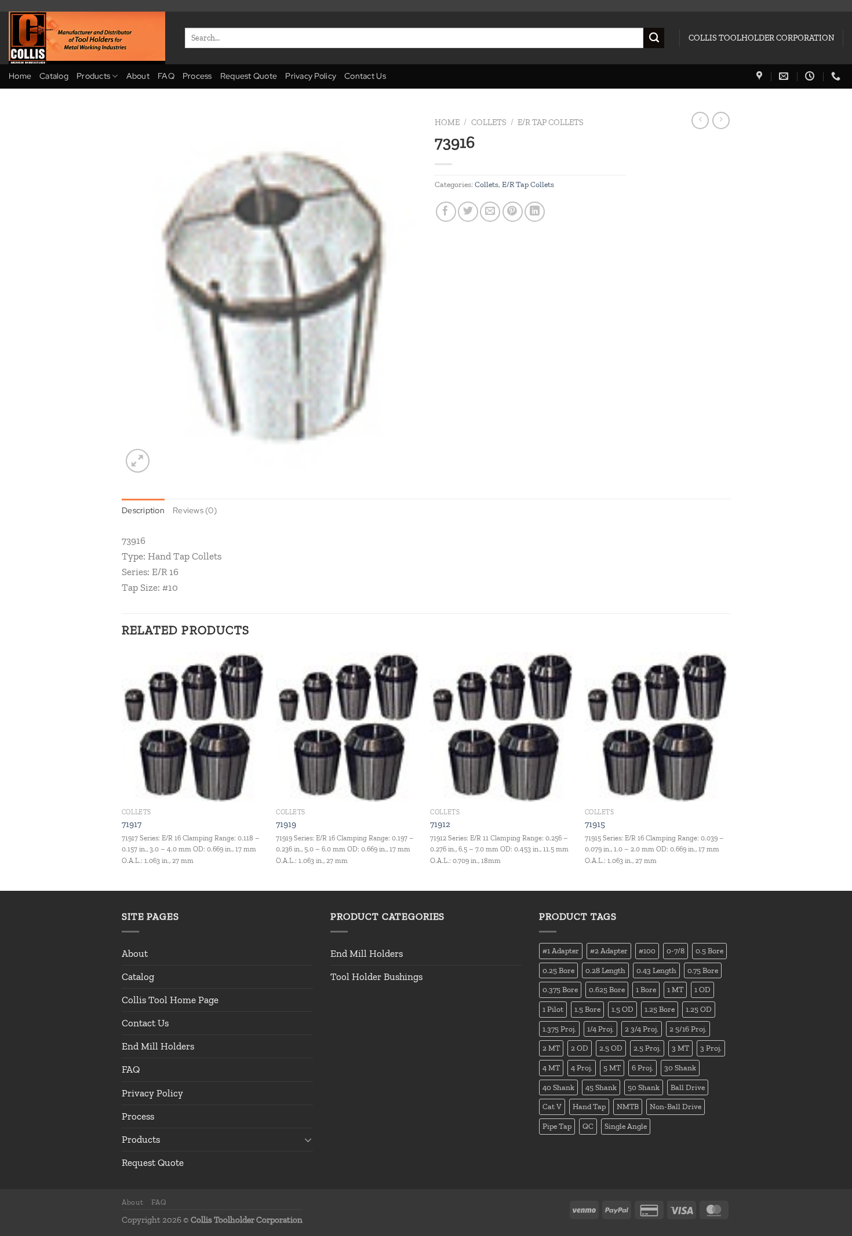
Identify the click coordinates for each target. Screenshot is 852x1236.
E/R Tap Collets (551, 122)
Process (197, 76)
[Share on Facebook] (446, 212)
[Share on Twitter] (468, 212)
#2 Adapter (609, 950)
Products (93, 76)
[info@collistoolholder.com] (785, 76)
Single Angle (626, 1126)
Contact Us (365, 76)
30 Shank (680, 1067)
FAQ (166, 76)
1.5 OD (622, 1009)
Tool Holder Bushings (376, 976)
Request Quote (249, 76)
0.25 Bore (558, 970)
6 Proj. (642, 1067)
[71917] (193, 727)
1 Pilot (552, 1009)
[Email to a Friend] (490, 212)
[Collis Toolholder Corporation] (88, 38)
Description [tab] (143, 510)
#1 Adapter (560, 950)
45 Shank (601, 1087)
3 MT (680, 1047)
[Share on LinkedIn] (535, 212)
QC (588, 1126)
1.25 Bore (660, 1009)
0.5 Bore (709, 950)
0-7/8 (675, 950)
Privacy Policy (310, 76)
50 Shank (644, 1087)
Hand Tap (589, 1106)
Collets (489, 122)
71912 (440, 824)
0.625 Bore (607, 989)
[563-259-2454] (837, 76)
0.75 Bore (702, 970)
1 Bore (646, 989)
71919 (286, 824)
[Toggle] (308, 1139)
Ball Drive (688, 1087)
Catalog (53, 76)
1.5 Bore (587, 1009)
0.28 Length (605, 970)
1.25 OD (699, 1009)
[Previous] (122, 770)
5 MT (612, 1067)
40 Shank (558, 1087)
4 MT (551, 1067)
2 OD (579, 1047)
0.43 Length (656, 970)
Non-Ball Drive (675, 1106)
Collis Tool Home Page (170, 999)
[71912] (501, 727)
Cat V (552, 1106)
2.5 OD (610, 1047)
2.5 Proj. (647, 1047)
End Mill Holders (158, 1046)
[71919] (347, 727)
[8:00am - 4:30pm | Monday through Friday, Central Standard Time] (811, 76)
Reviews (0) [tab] (195, 510)
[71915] (656, 727)
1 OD (702, 989)
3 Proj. (711, 1047)
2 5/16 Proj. (688, 1028)
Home (20, 76)
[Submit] (653, 38)
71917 (131, 824)
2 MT (551, 1047)
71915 (595, 824)
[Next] (727, 770)
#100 (647, 950)
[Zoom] (138, 461)
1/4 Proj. (600, 1028)
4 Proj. (581, 1067)
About (138, 76)
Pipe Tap (556, 1126)
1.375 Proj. (559, 1028)
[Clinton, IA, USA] (760, 76)
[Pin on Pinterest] (513, 212)
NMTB (628, 1106)
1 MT (675, 989)
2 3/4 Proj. (641, 1028)
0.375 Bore (560, 989)
